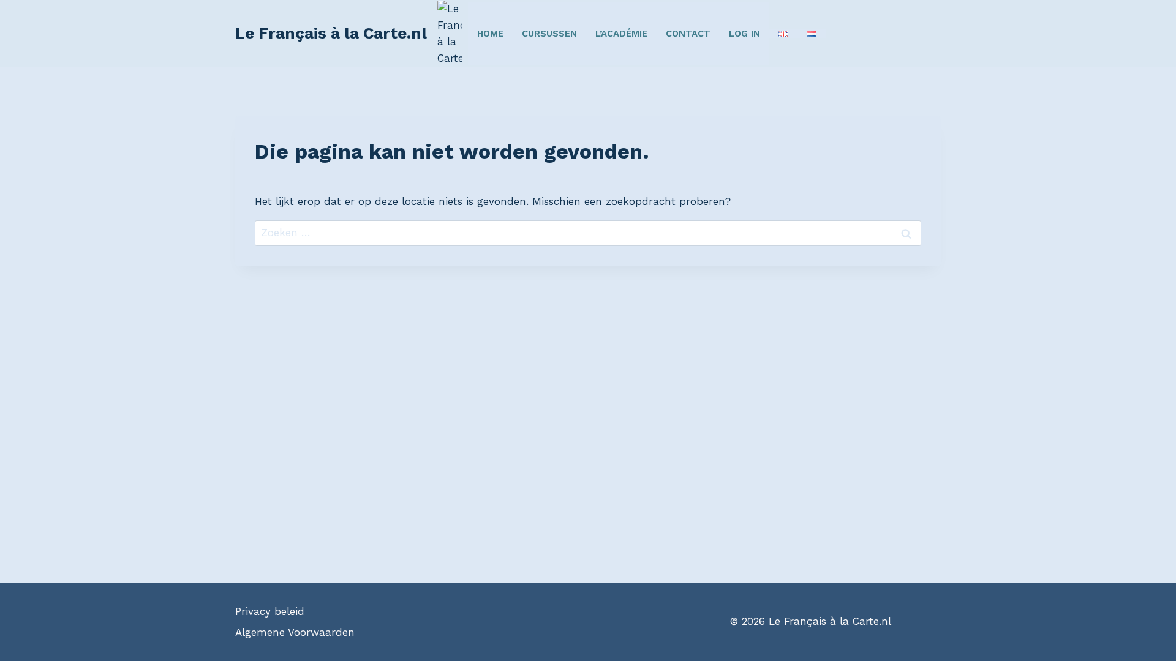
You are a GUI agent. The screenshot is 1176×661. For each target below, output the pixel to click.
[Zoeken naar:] (588, 232)
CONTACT (688, 33)
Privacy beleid (269, 611)
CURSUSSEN (549, 33)
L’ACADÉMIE (621, 33)
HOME (490, 33)
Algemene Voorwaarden (295, 632)
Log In (744, 33)
